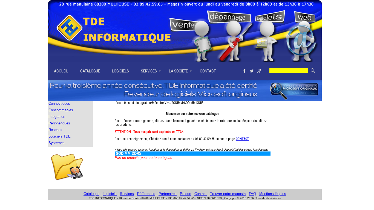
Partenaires (168, 194)
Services (127, 194)
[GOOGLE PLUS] (259, 71)
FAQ (252, 194)
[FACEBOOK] (244, 71)
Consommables (60, 110)
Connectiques (59, 103)
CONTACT (208, 71)
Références (146, 194)
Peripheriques (59, 123)
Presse (185, 194)
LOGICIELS (120, 71)
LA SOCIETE (178, 71)
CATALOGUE (90, 71)
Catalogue (91, 194)
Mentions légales (272, 194)
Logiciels (110, 194)
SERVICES (149, 71)
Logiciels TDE (59, 136)
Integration (56, 117)
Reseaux (55, 130)
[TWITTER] (251, 71)
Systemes (56, 143)
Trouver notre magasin (228, 194)
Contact (200, 194)
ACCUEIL (61, 71)
